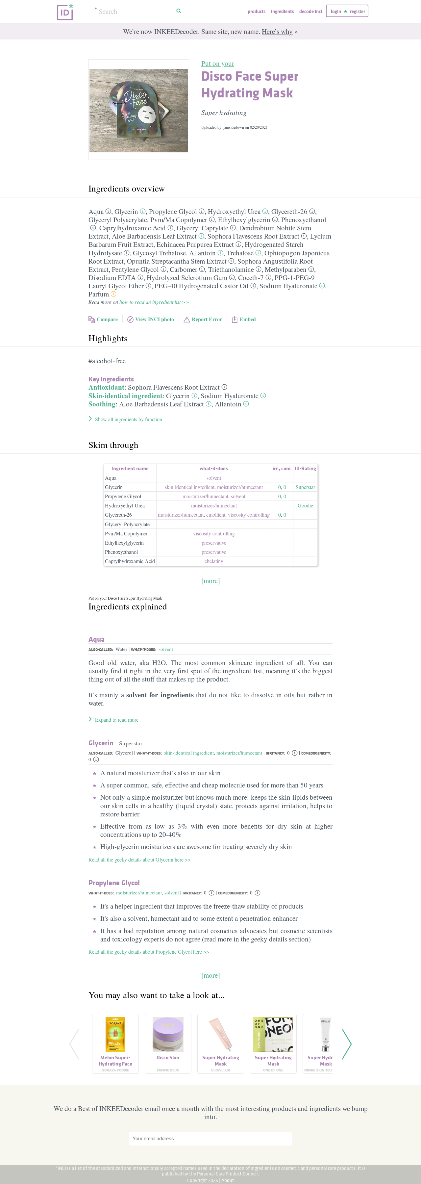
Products (256, 11)
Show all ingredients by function (128, 419)
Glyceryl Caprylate (202, 227)
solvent (214, 477)
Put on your (217, 63)
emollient (215, 514)
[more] (210, 580)
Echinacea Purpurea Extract (195, 244)
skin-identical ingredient (189, 486)
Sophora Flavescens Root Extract (253, 236)
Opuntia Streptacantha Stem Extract (177, 261)
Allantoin (202, 252)
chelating (214, 560)
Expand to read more (116, 719)
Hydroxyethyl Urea (234, 211)
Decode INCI (310, 11)
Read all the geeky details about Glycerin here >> (139, 859)
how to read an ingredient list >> (154, 301)
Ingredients (282, 11)
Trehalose (240, 252)
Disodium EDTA (112, 277)
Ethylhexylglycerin (244, 219)
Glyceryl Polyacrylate (117, 219)
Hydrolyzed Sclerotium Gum (187, 277)
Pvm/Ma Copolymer (126, 533)
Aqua (96, 211)
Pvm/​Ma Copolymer (178, 219)
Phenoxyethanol (303, 219)
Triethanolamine (231, 269)
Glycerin (126, 211)
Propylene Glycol (173, 211)
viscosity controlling (249, 514)
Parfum (98, 293)
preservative (214, 542)
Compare (107, 319)
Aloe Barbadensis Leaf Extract (154, 236)
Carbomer (183, 269)
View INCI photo (154, 319)
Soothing (101, 404)
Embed (248, 319)
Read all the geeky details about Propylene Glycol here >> (148, 951)
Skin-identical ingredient (125, 395)
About (227, 1180)
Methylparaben (286, 269)
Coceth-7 (251, 277)
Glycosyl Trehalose (159, 252)
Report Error (207, 319)
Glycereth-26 (289, 211)
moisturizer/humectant (239, 752)
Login (336, 11)
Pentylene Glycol (135, 269)
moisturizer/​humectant (240, 486)
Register (357, 11)
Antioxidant (106, 387)
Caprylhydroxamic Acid (132, 227)
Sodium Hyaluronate (288, 285)
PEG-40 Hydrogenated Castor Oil (202, 285)
